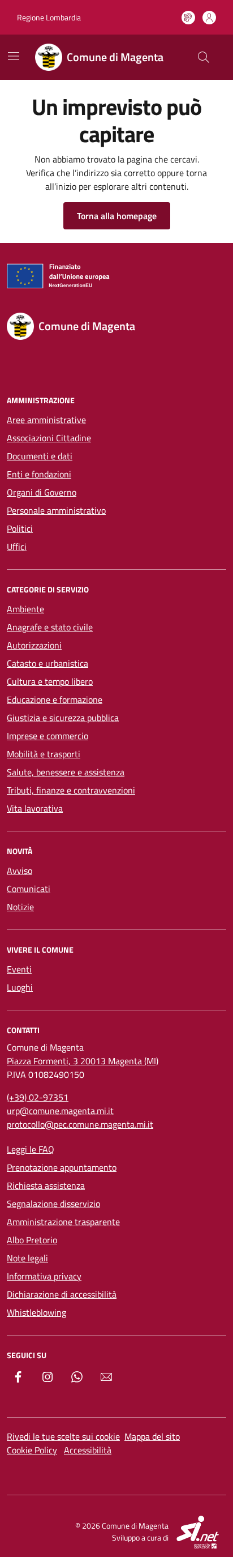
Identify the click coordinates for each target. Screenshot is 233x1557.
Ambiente (25, 609)
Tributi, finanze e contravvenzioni (71, 790)
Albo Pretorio (32, 1240)
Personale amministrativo (56, 510)
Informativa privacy (44, 1276)
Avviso (19, 870)
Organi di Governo (41, 492)
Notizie (20, 907)
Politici (20, 528)
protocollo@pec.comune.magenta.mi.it (80, 1124)
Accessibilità (87, 1450)
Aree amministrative (46, 419)
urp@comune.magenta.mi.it (60, 1110)
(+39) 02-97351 (37, 1097)
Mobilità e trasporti (43, 754)
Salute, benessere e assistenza (65, 772)
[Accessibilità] (188, 17)
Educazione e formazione (54, 699)
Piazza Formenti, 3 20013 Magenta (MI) (82, 1061)
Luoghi (20, 987)
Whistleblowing (36, 1312)
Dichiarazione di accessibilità (61, 1294)
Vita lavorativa (35, 808)
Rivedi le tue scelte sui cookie (63, 1436)
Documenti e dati (39, 456)
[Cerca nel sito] (203, 57)
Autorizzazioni (34, 645)
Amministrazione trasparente (63, 1221)
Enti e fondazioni (39, 474)
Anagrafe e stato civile (50, 627)
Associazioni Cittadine (49, 438)
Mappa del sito (152, 1436)
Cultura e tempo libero (50, 681)
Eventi (19, 969)
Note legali (27, 1258)
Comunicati (28, 888)
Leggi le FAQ (30, 1149)
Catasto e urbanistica (47, 663)
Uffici (17, 546)
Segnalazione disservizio (53, 1203)
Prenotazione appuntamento (61, 1167)
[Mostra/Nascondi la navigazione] (13, 56)
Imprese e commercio (47, 736)
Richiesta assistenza (46, 1185)
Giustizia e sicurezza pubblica (63, 717)
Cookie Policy (32, 1450)
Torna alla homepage (117, 216)
